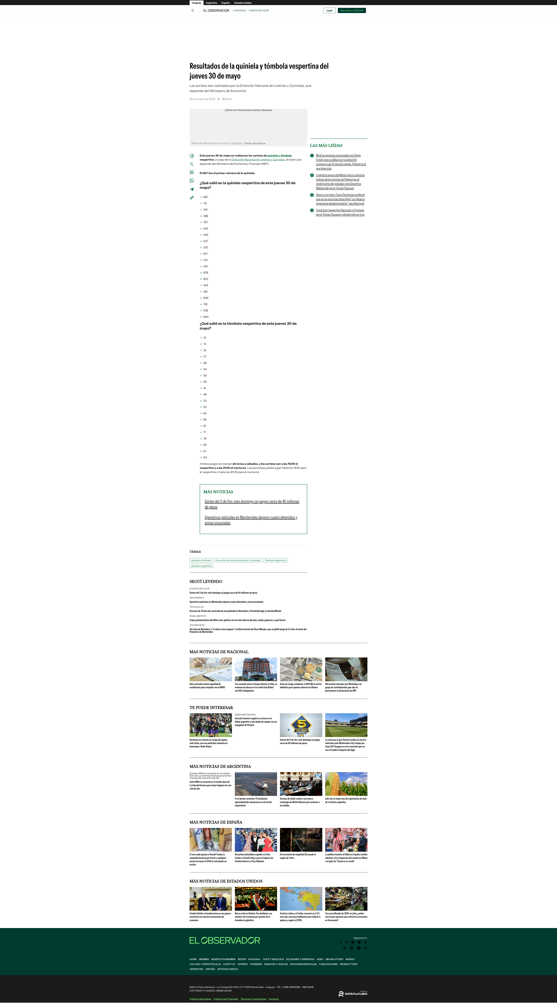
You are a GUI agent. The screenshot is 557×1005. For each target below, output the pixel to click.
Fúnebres (256, 964)
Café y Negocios (273, 959)
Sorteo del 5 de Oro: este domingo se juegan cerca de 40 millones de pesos (223, 592)
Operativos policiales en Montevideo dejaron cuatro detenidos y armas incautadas (226, 602)
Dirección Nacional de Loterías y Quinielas (258, 159)
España (226, 2)
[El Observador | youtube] (359, 942)
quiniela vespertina (243, 183)
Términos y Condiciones (253, 998)
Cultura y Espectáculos (205, 964)
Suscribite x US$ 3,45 (352, 10)
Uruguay (196, 2)
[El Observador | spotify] (351, 948)
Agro (320, 959)
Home (193, 959)
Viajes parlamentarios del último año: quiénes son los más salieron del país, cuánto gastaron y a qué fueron (238, 620)
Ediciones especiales (303, 964)
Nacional (240, 10)
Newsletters (348, 964)
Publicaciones (328, 964)
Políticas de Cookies (200, 998)
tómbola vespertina (244, 323)
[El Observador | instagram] (352, 942)
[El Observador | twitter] (341, 942)
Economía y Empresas (300, 959)
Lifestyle (229, 964)
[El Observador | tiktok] (365, 942)
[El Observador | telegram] (358, 948)
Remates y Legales (276, 964)
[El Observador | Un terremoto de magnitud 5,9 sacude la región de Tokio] (301, 850)
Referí (242, 959)
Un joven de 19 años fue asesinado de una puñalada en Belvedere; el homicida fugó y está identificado (235, 611)
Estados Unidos (243, 2)
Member (204, 959)
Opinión (243, 964)
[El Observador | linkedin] (345, 948)
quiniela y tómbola (279, 155)
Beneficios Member (223, 959)
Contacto (274, 998)
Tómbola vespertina (275, 560)
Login (330, 10)
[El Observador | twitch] (365, 948)
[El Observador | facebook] (347, 942)
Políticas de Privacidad (226, 998)
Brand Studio (334, 959)
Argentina (211, 2)
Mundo (350, 959)
